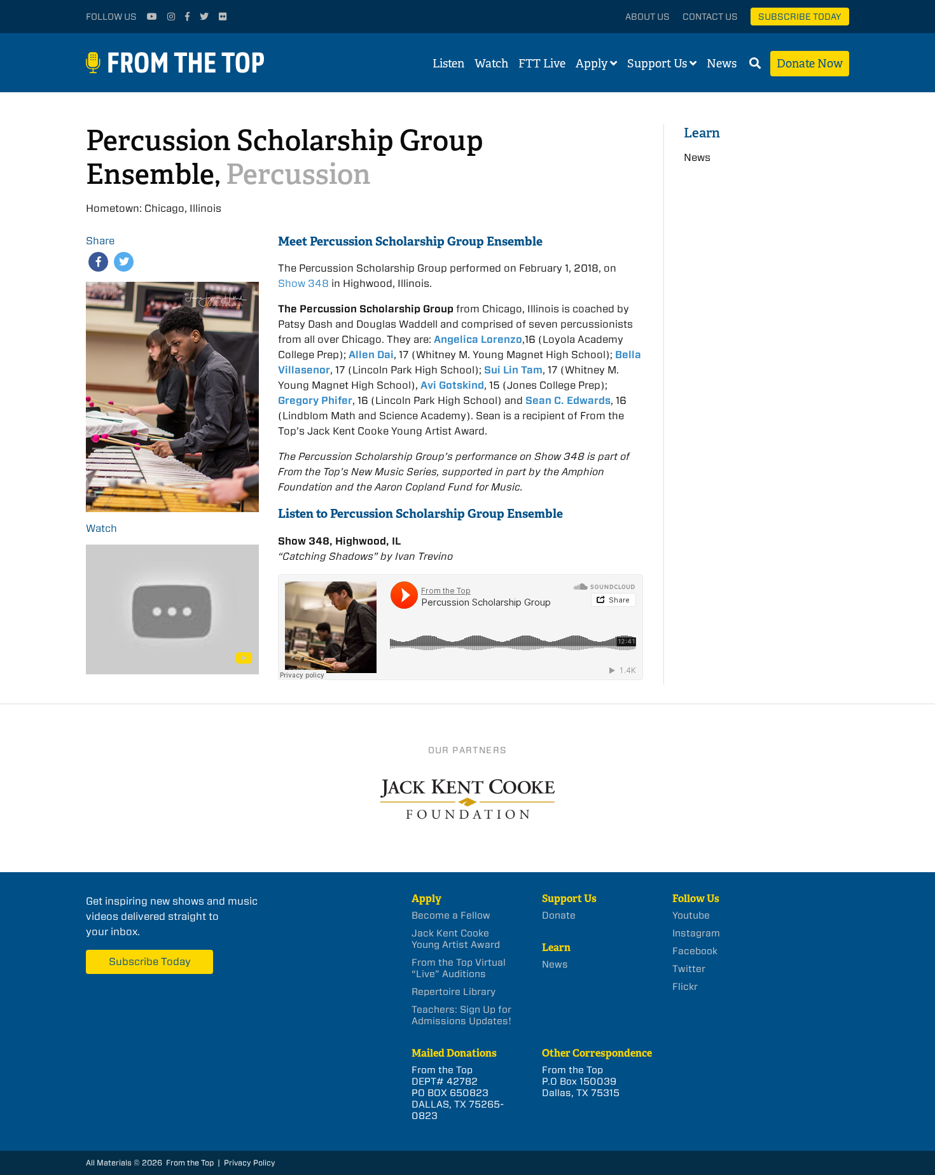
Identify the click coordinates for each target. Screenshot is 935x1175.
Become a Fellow (451, 915)
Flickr (685, 986)
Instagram (696, 933)
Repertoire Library (453, 992)
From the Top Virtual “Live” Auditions (459, 968)
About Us (647, 16)
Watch (491, 63)
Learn (702, 132)
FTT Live (541, 63)
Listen (448, 63)
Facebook (694, 951)
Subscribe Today (800, 16)
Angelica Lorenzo (478, 339)
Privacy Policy (249, 1162)
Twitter (688, 969)
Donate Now (810, 63)
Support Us (657, 63)
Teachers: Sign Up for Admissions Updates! (461, 1015)
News (722, 63)
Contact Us (710, 16)
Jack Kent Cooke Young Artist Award (456, 939)
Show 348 (303, 283)
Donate (559, 915)
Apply (591, 63)
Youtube (691, 915)
